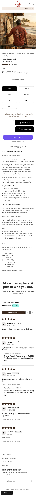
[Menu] (2, 3)
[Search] (6, 3)
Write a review (13, 313)
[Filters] (27, 312)
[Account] (29, 3)
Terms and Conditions (9, 458)
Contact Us (5, 465)
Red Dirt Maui (14, 489)
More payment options (18, 141)
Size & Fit (4, 244)
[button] (6, 64)
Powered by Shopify (24, 489)
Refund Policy (6, 455)
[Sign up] (31, 481)
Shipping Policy (7, 462)
